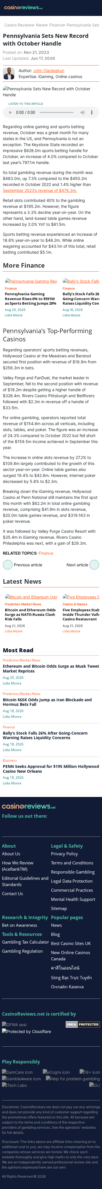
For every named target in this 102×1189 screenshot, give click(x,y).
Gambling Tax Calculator (25, 942)
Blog (55, 934)
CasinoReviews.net (23, 1014)
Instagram (67, 828)
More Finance (24, 265)
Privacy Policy (64, 853)
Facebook (55, 828)
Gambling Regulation (22, 951)
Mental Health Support (73, 899)
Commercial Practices (72, 890)
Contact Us (12, 893)
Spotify (79, 828)
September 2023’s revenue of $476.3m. (40, 190)
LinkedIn (19, 828)
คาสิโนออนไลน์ (65, 968)
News (41, 24)
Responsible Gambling (73, 872)
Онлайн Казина (67, 986)
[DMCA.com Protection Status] (83, 1024)
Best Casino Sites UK (71, 943)
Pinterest (31, 828)
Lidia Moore (14, 315)
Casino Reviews (18, 24)
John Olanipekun (48, 70)
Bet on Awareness (19, 925)
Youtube (43, 828)
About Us (11, 853)
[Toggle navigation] (91, 8)
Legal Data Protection (72, 881)
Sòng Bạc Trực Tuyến (71, 977)
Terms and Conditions (72, 863)
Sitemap (59, 908)
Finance (56, 24)
